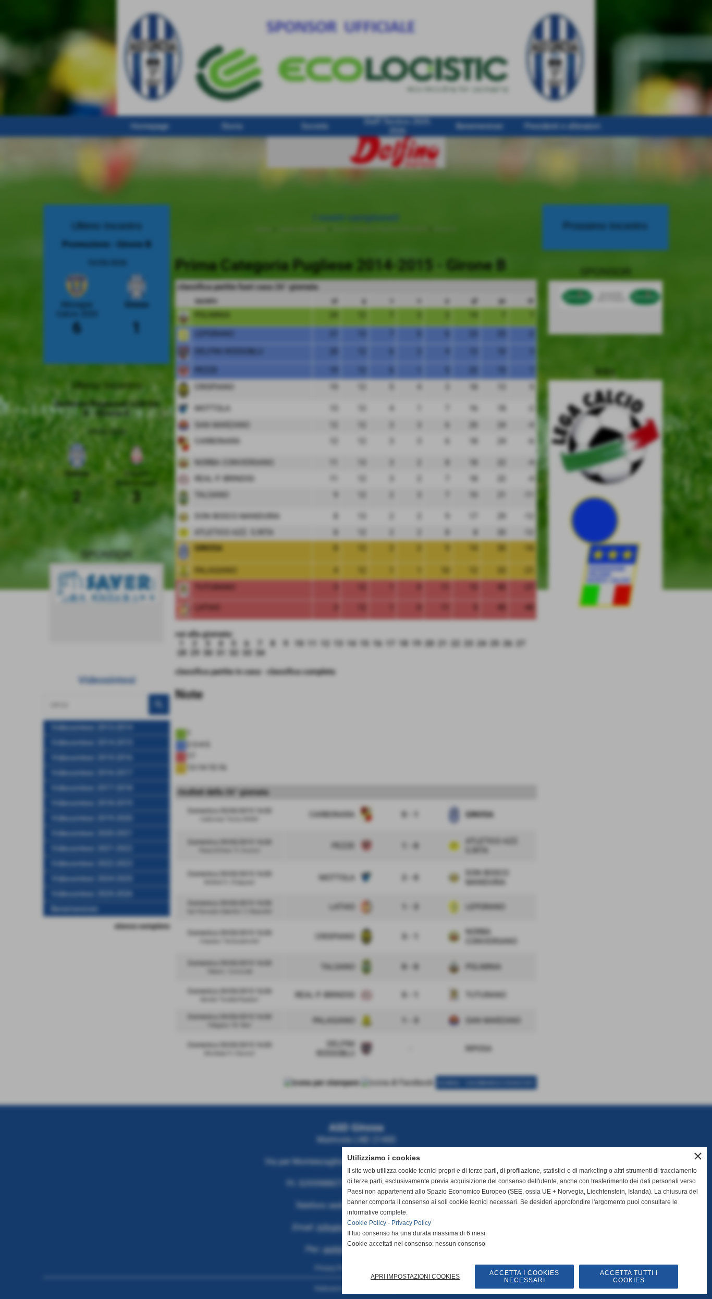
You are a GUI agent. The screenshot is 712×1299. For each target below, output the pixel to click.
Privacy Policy (411, 1223)
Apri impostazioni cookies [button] (415, 1276)
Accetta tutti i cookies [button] (629, 1276)
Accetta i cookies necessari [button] (524, 1276)
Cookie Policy (366, 1223)
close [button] (698, 1156)
